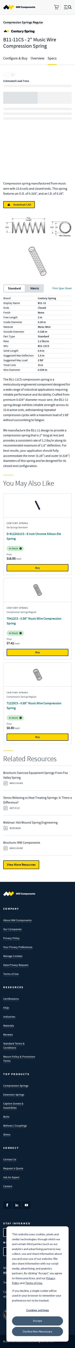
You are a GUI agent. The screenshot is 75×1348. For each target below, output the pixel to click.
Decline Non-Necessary (37, 1331)
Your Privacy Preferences (17, 947)
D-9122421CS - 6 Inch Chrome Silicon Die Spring (34, 536)
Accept (37, 1320)
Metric (34, 288)
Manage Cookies (12, 956)
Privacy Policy (11, 938)
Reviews (8, 1034)
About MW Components (17, 920)
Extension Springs (13, 1094)
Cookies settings (37, 1310)
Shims (6, 1134)
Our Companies (12, 929)
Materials (8, 1025)
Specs (52, 58)
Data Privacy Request (15, 965)
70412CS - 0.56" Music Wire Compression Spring (34, 620)
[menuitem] (19, 7)
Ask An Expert (11, 1177)
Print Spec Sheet (62, 288)
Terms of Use (11, 974)
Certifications (11, 999)
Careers (7, 1186)
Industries (9, 1016)
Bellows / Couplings (15, 1125)
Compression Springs (15, 1085)
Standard (14, 288)
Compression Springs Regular (23, 22)
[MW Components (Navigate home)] (19, 893)
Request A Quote (13, 1168)
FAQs (6, 1007)
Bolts (6, 1116)
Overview (37, 58)
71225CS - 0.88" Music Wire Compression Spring (34, 705)
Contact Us (9, 1159)
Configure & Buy (15, 58)
